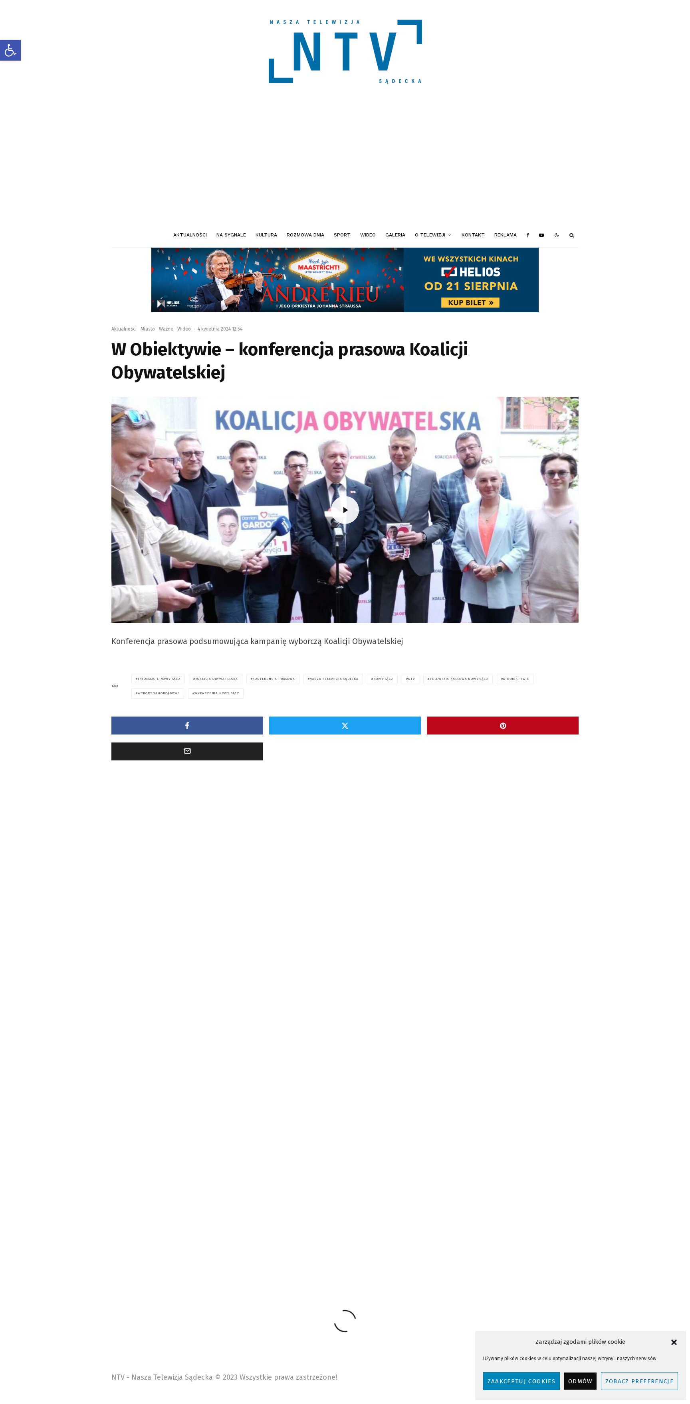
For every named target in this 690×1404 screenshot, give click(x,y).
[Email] (187, 751)
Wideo (368, 235)
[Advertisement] (345, 163)
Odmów (580, 1381)
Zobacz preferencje (639, 1381)
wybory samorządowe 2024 (532, 1231)
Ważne (166, 329)
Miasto (148, 329)
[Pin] (503, 725)
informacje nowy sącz (159, 679)
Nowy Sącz (383, 679)
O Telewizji (430, 235)
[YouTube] (541, 235)
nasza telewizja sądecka (333, 679)
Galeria (395, 235)
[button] (10, 50)
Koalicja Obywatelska (216, 679)
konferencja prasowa (273, 679)
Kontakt (473, 235)
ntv (411, 679)
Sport (342, 235)
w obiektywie (516, 679)
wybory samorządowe (159, 693)
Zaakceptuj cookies (521, 1381)
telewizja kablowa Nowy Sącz (459, 679)
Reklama (505, 235)
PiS (375, 1231)
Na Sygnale (231, 235)
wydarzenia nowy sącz (216, 693)
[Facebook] (528, 235)
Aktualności (190, 235)
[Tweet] (345, 725)
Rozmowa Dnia (305, 235)
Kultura (266, 235)
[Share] (187, 725)
